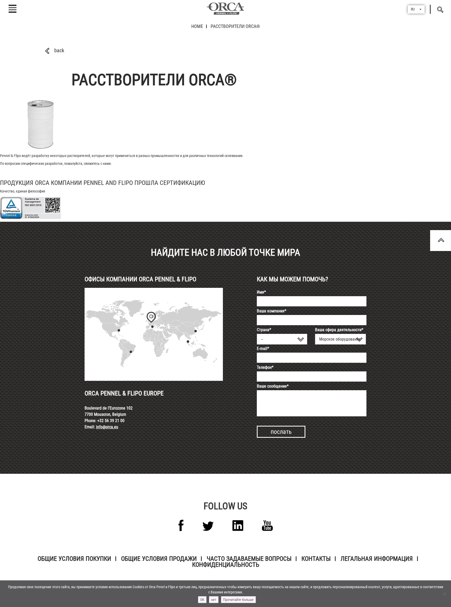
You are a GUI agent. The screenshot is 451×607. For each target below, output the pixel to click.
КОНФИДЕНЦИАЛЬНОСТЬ (225, 564)
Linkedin (237, 525)
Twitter (208, 526)
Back (59, 50)
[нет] (444, 593)
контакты (316, 558)
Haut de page (440, 240)
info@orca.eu (107, 426)
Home (197, 26)
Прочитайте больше (238, 600)
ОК (202, 600)
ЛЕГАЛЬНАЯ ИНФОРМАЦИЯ (377, 558)
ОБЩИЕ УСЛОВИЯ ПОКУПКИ (74, 558)
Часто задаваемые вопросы (249, 558)
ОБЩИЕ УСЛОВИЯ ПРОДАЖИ (159, 558)
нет (213, 600)
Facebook (181, 525)
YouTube (267, 525)
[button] (416, 9)
